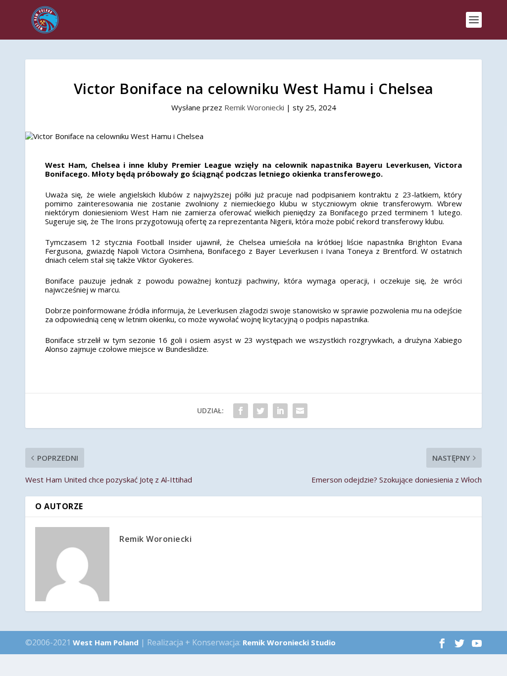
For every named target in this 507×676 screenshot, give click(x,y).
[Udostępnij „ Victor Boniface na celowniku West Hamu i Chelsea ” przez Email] (300, 411)
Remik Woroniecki (254, 107)
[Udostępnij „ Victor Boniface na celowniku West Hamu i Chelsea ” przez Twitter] (260, 411)
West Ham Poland (106, 642)
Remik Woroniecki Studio (289, 642)
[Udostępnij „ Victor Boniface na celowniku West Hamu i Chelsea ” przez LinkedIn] (280, 411)
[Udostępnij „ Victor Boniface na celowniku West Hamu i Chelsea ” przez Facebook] (241, 411)
